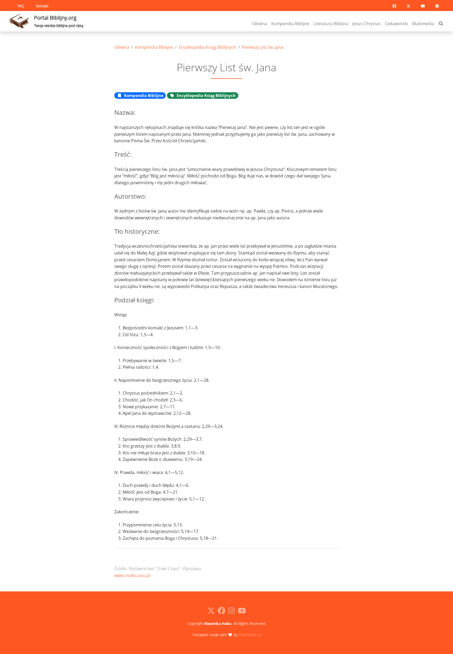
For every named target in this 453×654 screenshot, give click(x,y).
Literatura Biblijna (331, 23)
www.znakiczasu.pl (132, 575)
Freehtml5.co (250, 634)
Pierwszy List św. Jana (262, 47)
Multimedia (423, 23)
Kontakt (42, 5)
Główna (259, 23)
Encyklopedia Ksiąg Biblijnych (207, 47)
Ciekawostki (396, 23)
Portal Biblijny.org (58, 21)
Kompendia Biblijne (290, 23)
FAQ (20, 5)
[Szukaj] (441, 23)
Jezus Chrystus (366, 23)
